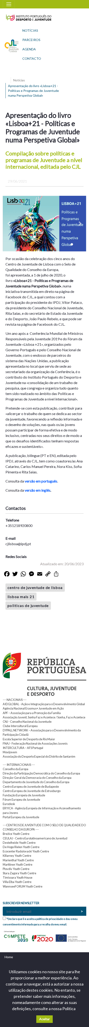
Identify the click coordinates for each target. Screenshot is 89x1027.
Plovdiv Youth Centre (16, 869)
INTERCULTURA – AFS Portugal (23, 748)
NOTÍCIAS (30, 30)
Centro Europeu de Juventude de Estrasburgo (31, 791)
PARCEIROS (31, 40)
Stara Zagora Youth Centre (19, 873)
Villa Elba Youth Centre (17, 882)
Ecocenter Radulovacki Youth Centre (26, 851)
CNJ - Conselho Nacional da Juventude (27, 721)
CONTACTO (31, 58)
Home (9, 957)
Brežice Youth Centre (16, 834)
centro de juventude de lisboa (35, 587)
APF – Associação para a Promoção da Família (32, 713)
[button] (9, 223)
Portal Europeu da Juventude (21, 817)
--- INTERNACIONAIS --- (19, 764)
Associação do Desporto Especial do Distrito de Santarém (39, 756)
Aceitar (44, 1019)
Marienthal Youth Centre (18, 860)
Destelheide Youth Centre (19, 842)
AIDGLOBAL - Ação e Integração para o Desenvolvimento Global (44, 704)
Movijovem (10, 752)
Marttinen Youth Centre (17, 864)
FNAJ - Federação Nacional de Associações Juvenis (35, 743)
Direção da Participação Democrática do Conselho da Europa (41, 773)
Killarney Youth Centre (17, 855)
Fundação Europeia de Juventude (24, 795)
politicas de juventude (28, 605)
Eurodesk (9, 804)
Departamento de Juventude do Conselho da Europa (36, 782)
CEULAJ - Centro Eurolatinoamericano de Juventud (35, 838)
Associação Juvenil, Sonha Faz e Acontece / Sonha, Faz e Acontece (44, 717)
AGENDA (29, 49)
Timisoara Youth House (17, 877)
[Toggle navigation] (9, 4)
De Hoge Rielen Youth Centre (21, 847)
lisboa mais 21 (21, 596)
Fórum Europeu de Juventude (21, 799)
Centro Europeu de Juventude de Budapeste (31, 786)
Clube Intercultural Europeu (20, 726)
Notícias (19, 80)
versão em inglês (37, 490)
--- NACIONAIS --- (14, 700)
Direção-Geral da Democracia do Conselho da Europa (37, 777)
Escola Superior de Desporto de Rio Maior (29, 739)
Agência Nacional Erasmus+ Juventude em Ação (33, 708)
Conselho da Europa (15, 769)
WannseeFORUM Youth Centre (22, 886)
